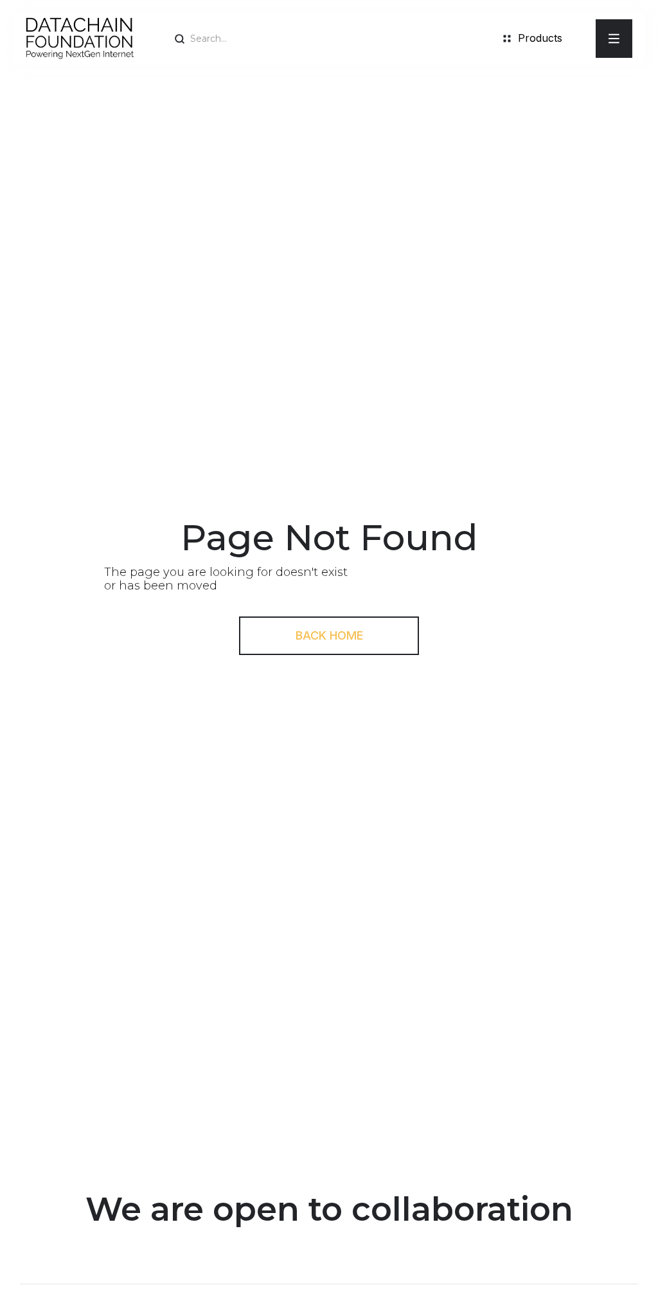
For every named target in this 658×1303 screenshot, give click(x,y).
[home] (80, 38)
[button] (614, 38)
